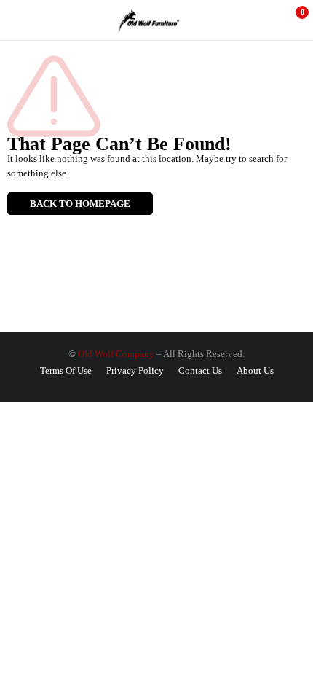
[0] (292, 20)
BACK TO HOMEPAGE (80, 203)
